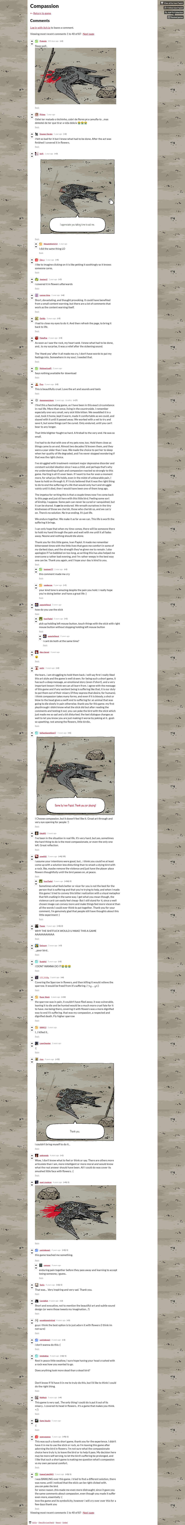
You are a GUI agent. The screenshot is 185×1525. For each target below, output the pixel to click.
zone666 (43, 856)
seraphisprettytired (47, 1320)
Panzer (42, 926)
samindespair (45, 1250)
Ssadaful (43, 961)
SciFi (41, 154)
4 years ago (49, 1059)
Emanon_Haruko (46, 134)
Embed (65, 1522)
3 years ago (55, 652)
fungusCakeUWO (46, 1474)
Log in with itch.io (40, 27)
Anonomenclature (47, 400)
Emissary (43, 945)
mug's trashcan (45, 1182)
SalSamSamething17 (48, 733)
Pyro (41, 384)
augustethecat (45, 605)
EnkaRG (43, 833)
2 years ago (51, 318)
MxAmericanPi (45, 368)
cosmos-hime (45, 295)
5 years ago (52, 1397)
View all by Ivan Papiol (46, 1522)
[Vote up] (31, 41)
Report (58, 1522)
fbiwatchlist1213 (51, 244)
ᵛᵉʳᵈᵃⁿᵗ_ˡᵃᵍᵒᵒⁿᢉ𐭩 (44, 978)
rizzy (41, 1059)
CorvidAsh (44, 1301)
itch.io (34, 1522)
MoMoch (43, 1397)
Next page (88, 33)
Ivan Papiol (48, 619)
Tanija (42, 1285)
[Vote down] (31, 44)
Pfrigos (42, 114)
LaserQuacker (45, 1043)
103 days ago (53, 41)
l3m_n (42, 260)
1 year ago (51, 114)
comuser (47, 1265)
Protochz (43, 41)
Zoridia (42, 318)
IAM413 (43, 1027)
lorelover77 (48, 569)
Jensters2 (43, 279)
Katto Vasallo (45, 1421)
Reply (37, 108)
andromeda (44, 1155)
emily (42, 668)
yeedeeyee (48, 585)
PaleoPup (43, 338)
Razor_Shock (45, 997)
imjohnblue (44, 1356)
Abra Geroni (44, 652)
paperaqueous (45, 1437)
